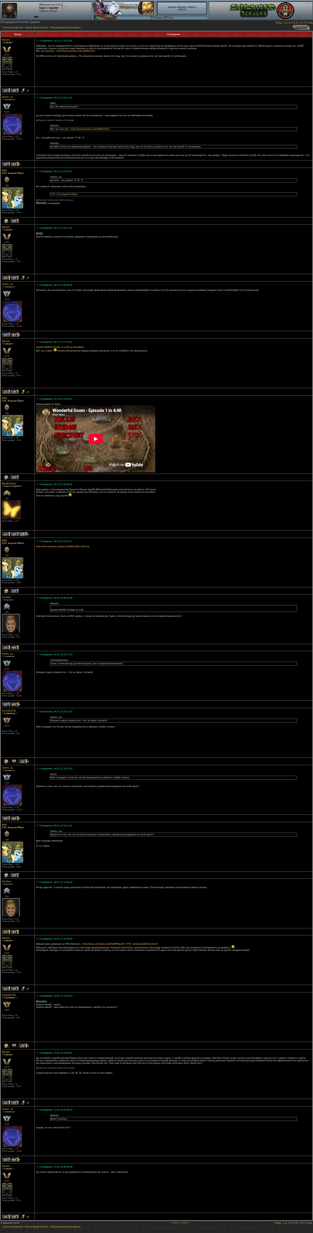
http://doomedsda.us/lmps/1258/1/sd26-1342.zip (62, 546)
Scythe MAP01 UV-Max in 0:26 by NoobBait (60, 347)
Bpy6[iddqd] (9, 483)
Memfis (6, 40)
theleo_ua (7, 97)
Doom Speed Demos (36, 27)
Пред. (279, 22)
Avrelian (6, 597)
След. (309, 22)
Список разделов (13, 27)
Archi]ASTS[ (9, 710)
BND (4, 170)
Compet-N (65, 194)
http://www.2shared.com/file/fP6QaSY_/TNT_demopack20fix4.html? (120, 944)
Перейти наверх (180, 1223)
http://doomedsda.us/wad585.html (75, 51)
